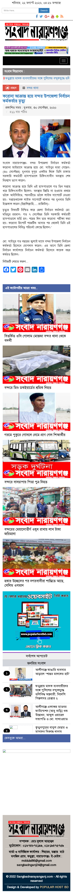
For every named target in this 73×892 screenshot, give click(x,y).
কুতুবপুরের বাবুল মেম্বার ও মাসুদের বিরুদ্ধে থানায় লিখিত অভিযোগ (51, 731)
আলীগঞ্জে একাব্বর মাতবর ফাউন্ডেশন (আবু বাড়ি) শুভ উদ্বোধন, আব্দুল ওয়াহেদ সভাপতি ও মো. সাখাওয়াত (51, 713)
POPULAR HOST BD (54, 887)
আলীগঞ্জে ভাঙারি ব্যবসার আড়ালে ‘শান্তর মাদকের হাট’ (52, 672)
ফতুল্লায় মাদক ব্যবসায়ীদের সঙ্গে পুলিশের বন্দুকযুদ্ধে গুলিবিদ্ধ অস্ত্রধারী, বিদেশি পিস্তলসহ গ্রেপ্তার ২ (51, 692)
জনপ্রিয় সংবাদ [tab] (36, 663)
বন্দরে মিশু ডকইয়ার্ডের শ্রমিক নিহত (27, 388)
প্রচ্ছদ (13, 88)
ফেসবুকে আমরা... (15, 738)
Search (44, 10)
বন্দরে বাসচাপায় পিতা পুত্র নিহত (25, 482)
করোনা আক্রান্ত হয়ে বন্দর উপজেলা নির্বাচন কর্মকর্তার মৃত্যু (36, 98)
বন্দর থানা (32, 88)
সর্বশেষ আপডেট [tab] (36, 656)
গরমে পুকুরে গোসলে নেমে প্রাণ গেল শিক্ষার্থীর (34, 435)
